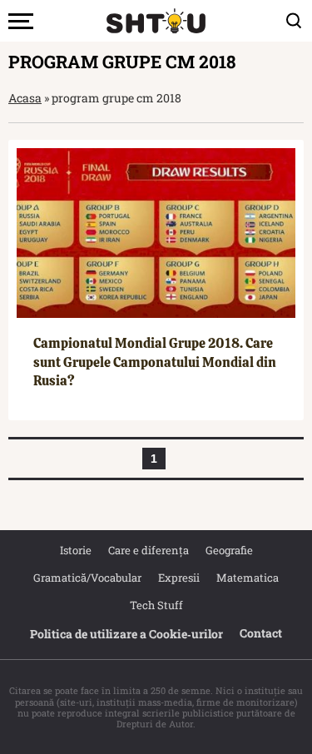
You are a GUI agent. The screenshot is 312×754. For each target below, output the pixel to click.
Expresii (179, 577)
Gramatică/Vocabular (87, 577)
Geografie (229, 550)
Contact (261, 633)
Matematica (247, 577)
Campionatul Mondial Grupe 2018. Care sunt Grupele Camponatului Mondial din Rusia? (154, 362)
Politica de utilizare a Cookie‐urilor (126, 634)
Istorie (76, 550)
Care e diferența (148, 550)
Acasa (25, 98)
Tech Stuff (156, 605)
